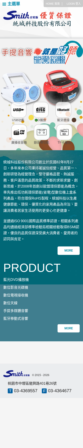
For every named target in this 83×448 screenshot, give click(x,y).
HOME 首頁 (53, 3)
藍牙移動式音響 (15, 318)
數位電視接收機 (15, 295)
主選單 (14, 4)
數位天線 (10, 303)
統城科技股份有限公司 (41, 19)
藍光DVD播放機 (16, 280)
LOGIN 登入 (74, 3)
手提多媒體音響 (15, 311)
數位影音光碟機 (15, 287)
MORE (68, 250)
